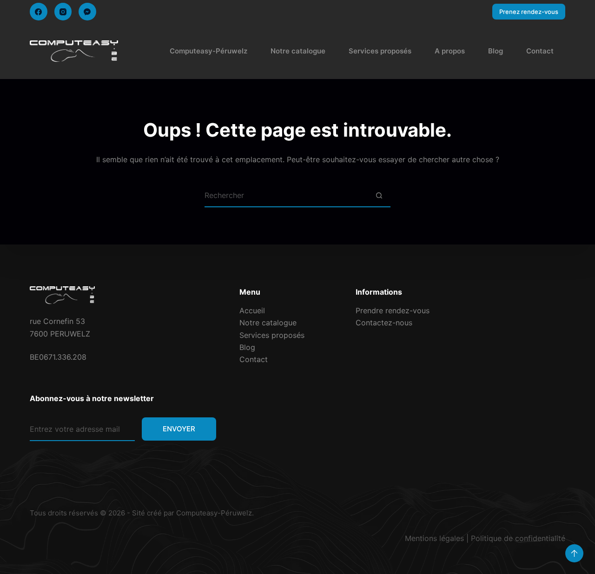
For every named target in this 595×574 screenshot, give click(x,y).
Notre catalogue (298, 50)
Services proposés (380, 50)
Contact (540, 50)
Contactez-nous (384, 322)
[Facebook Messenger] (87, 11)
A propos (450, 50)
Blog (495, 50)
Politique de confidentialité (518, 538)
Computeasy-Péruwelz (208, 50)
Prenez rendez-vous (528, 11)
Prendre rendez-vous (393, 310)
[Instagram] (63, 11)
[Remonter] (574, 553)
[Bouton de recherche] (378, 195)
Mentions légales (434, 538)
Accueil (252, 310)
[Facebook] (38, 11)
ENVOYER (179, 428)
